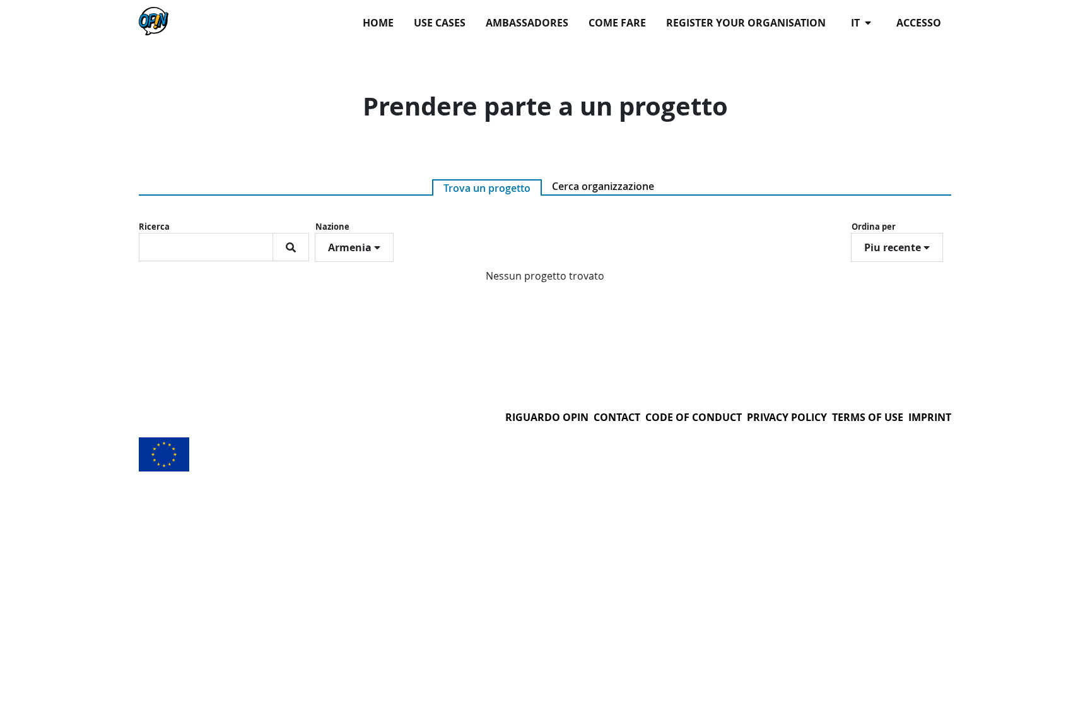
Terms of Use (867, 417)
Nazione (332, 226)
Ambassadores (527, 23)
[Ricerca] (290, 247)
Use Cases (440, 23)
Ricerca (154, 226)
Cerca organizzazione (603, 186)
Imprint (929, 417)
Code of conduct (693, 417)
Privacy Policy (787, 417)
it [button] (856, 23)
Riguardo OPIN (547, 417)
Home (378, 23)
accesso (918, 23)
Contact (617, 417)
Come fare (617, 23)
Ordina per (874, 226)
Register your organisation (746, 23)
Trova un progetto (486, 188)
